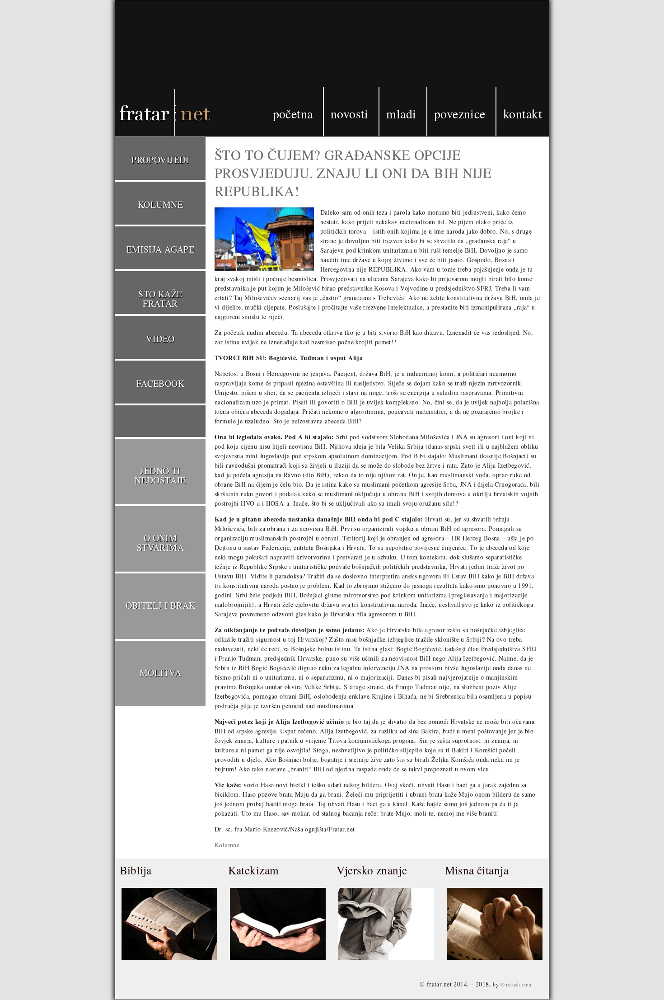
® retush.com (516, 984)
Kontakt (522, 113)
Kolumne (227, 844)
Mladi (401, 113)
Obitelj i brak (161, 605)
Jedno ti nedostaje (160, 475)
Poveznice (460, 113)
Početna (293, 113)
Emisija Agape (160, 249)
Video (160, 339)
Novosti (350, 113)
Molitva (160, 673)
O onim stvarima (160, 543)
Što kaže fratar (160, 299)
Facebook (160, 383)
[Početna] (151, 69)
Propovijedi (160, 160)
